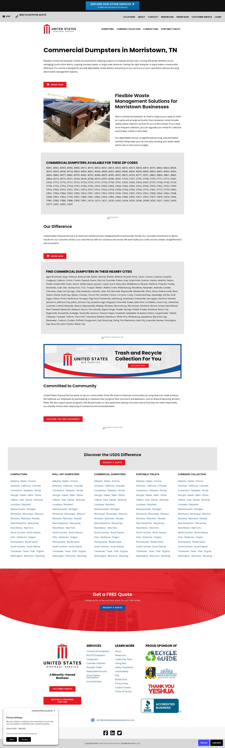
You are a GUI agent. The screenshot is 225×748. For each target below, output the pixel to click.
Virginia (40, 551)
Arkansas (15, 485)
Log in (138, 743)
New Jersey (33, 523)
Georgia (14, 495)
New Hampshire (18, 523)
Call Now (216, 742)
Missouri (39, 513)
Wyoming (40, 555)
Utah (32, 551)
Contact (153, 16)
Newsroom (167, 16)
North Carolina (18, 532)
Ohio (13, 537)
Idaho (30, 495)
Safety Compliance (124, 667)
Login (218, 16)
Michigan (31, 509)
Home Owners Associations (93, 676)
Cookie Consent (123, 687)
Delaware (28, 490)
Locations (129, 16)
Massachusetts (18, 509)
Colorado (36, 485)
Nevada (35, 518)
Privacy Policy (121, 683)
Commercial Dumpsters (97, 651)
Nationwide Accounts (96, 671)
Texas (26, 551)
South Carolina (18, 546)
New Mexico (16, 527)
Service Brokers (94, 681)
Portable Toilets (170, 29)
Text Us (203, 742)
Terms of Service (123, 691)
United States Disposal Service (109, 743)
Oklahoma (22, 537)
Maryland (26, 504)
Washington (17, 555)
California (26, 485)
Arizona (32, 481)
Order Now (182, 16)
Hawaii (23, 495)
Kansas (28, 499)
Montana (15, 518)
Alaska (23, 481)
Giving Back (120, 663)
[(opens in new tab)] (112, 217)
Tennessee (16, 551)
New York (28, 527)
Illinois (38, 495)
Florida (37, 490)
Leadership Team (123, 659)
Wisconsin (29, 555)
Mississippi (28, 513)
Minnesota (16, 513)
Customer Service (202, 16)
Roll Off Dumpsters (95, 655)
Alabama (14, 481)
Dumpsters (107, 29)
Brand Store (121, 679)
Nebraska (26, 518)
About (141, 16)
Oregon (32, 537)
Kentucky (38, 499)
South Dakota (33, 546)
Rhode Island (31, 541)
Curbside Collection (128, 29)
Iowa (21, 499)
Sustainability (121, 671)
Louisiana (15, 504)
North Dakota (33, 532)
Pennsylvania (17, 541)
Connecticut (16, 490)
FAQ (117, 675)
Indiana (14, 499)
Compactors (150, 29)
